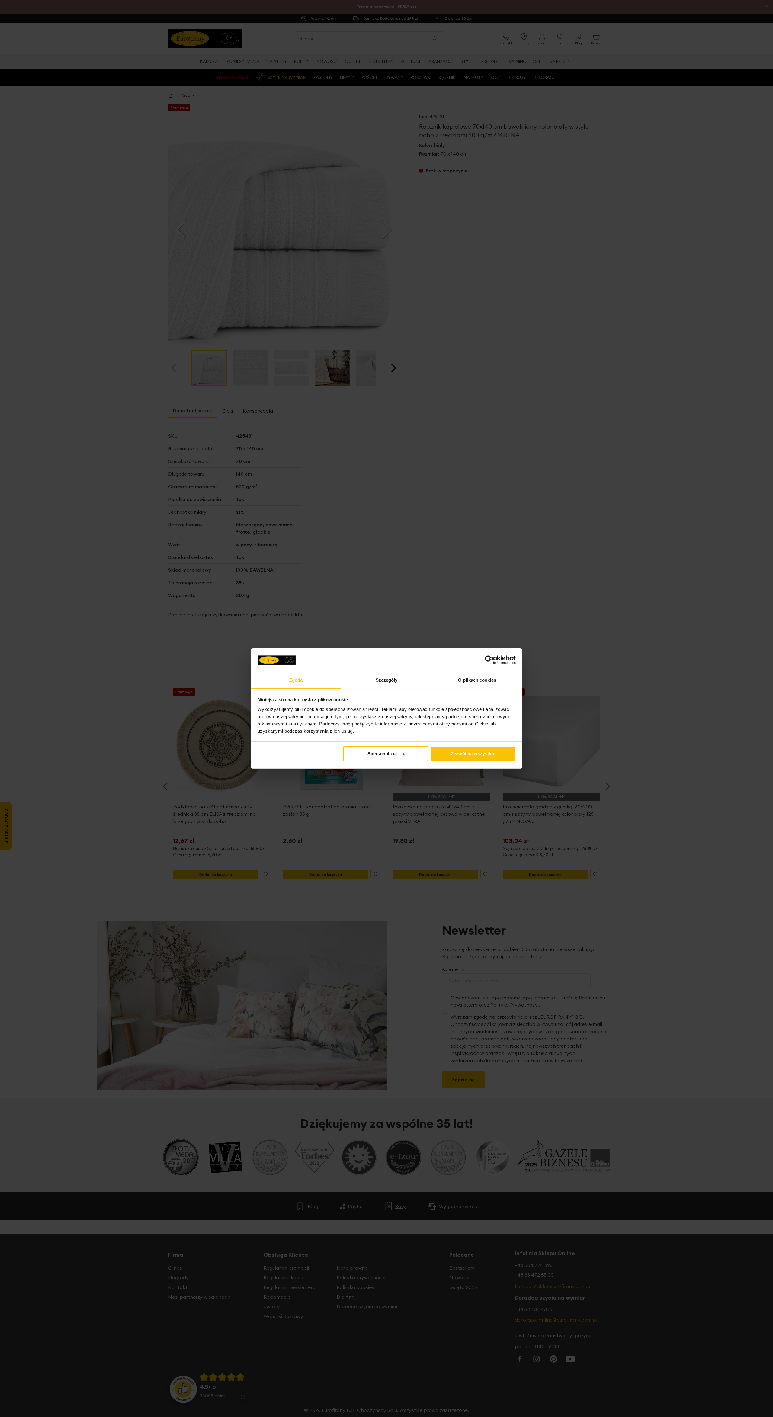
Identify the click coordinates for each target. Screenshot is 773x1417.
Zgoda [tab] (296, 680)
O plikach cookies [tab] (477, 680)
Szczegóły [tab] (387, 680)
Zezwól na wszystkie (473, 753)
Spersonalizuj (382, 753)
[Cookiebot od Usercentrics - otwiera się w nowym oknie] (489, 659)
